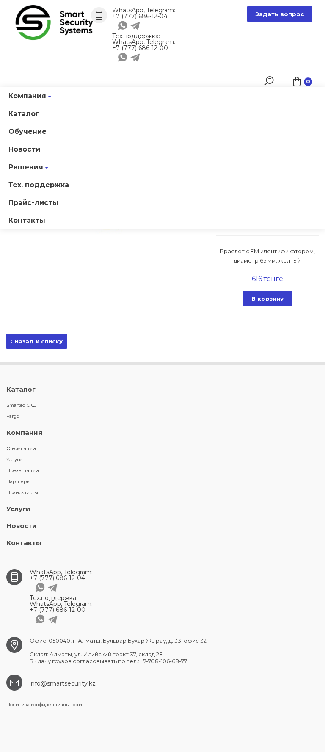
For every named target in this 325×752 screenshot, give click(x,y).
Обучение (27, 131)
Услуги (14, 459)
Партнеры (18, 481)
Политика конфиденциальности (44, 705)
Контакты (26, 220)
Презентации (22, 470)
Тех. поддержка (38, 185)
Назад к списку (38, 341)
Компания (27, 96)
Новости (24, 149)
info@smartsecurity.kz (63, 683)
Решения (25, 167)
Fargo (12, 416)
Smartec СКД (21, 405)
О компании (21, 448)
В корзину (267, 298)
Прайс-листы (33, 203)
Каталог (23, 114)
